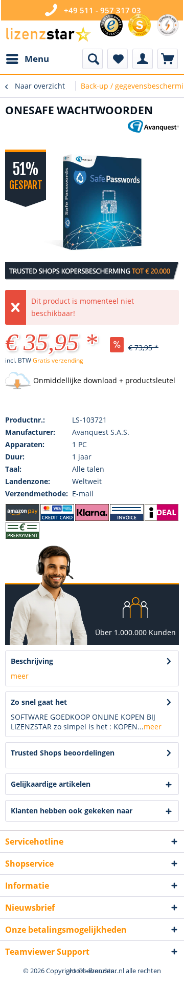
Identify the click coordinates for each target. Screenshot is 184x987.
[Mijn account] (142, 59)
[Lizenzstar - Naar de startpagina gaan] (48, 35)
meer (20, 676)
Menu (37, 59)
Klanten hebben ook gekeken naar (71, 810)
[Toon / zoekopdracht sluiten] (92, 59)
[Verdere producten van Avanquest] (153, 129)
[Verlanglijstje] (117, 59)
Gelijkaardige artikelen (50, 784)
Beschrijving (32, 661)
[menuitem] (27, 59)
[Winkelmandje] (167, 59)
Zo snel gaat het (39, 702)
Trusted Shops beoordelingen (62, 753)
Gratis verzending (58, 360)
